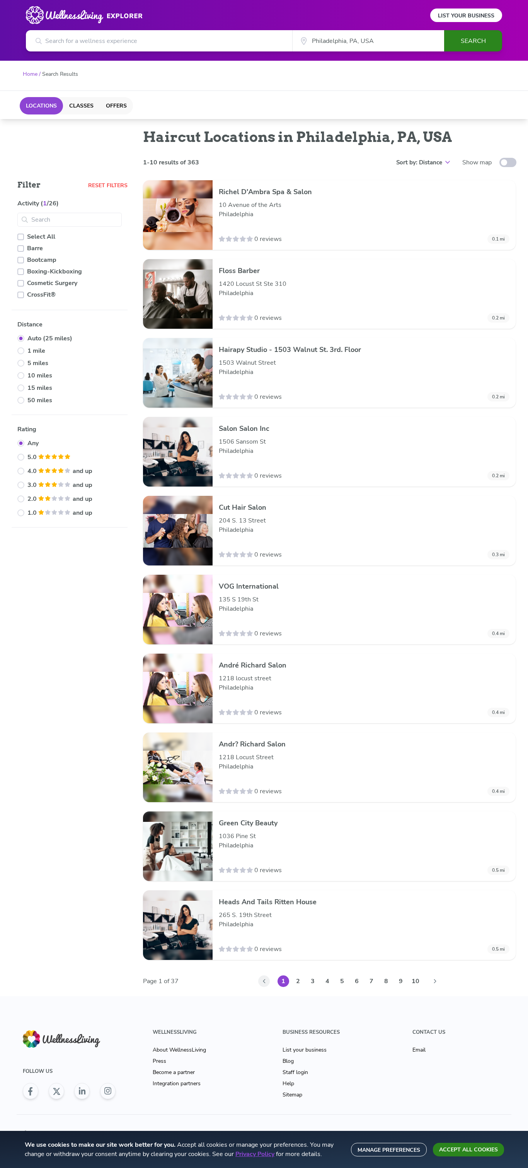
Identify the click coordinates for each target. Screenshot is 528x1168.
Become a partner (174, 1072)
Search (473, 41)
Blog (288, 1061)
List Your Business (466, 15)
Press (159, 1061)
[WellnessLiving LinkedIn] (82, 1091)
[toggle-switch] (507, 162)
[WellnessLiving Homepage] (69, 1039)
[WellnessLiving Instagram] (108, 1091)
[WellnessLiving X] (56, 1091)
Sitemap (292, 1094)
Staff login (295, 1072)
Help (288, 1083)
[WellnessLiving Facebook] (30, 1091)
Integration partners (177, 1083)
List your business (305, 1050)
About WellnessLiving (179, 1050)
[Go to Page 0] (264, 981)
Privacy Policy (254, 1154)
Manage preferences (389, 1150)
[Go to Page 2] (435, 981)
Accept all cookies (468, 1149)
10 (415, 981)
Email (419, 1050)
